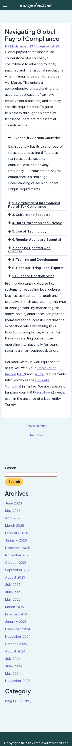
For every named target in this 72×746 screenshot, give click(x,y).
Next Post (36, 435)
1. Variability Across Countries (36, 138)
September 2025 (18, 570)
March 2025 (14, 607)
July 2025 (12, 585)
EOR (21, 374)
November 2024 (18, 636)
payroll (39, 374)
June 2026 (13, 503)
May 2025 (12, 599)
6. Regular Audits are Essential (36, 240)
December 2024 (17, 629)
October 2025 (16, 563)
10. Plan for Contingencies (33, 276)
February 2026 (16, 533)
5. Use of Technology (29, 231)
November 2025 (17, 555)
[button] (36, 138)
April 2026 (13, 518)
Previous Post (36, 425)
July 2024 (13, 659)
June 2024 (13, 666)
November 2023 (17, 681)
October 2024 (16, 644)
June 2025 (13, 592)
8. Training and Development (35, 260)
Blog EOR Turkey (18, 701)
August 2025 (15, 577)
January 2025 (16, 622)
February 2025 (16, 614)
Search (10, 468)
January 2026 (16, 540)
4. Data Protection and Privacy (37, 223)
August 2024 (15, 651)
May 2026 (13, 511)
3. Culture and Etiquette (31, 215)
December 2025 (17, 548)
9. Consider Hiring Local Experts (38, 268)
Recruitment (43, 392)
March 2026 (14, 526)
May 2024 (13, 674)
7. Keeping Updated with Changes (29, 249)
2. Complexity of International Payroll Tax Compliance (34, 204)
